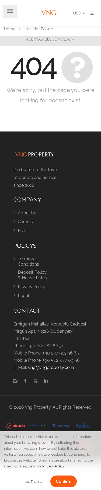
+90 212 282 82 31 (45, 345)
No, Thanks (33, 482)
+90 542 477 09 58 (61, 360)
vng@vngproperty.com (51, 367)
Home (9, 29)
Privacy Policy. (53, 466)
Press (23, 230)
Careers (25, 221)
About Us (27, 212)
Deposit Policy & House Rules (32, 275)
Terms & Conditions (28, 261)
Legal (23, 295)
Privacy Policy (32, 286)
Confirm (63, 481)
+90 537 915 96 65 (61, 353)
